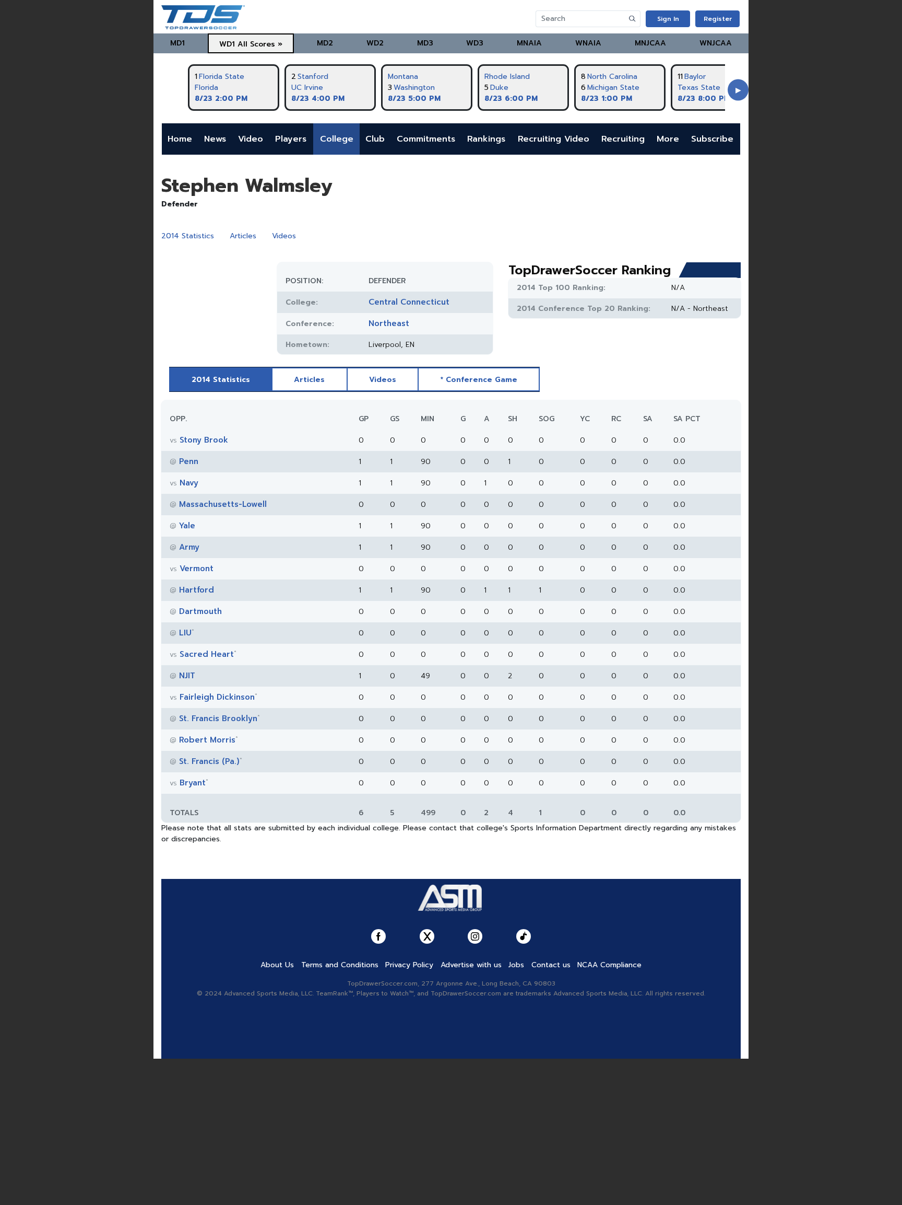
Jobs (516, 964)
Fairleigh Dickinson (217, 697)
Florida (206, 87)
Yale (187, 525)
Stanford (313, 76)
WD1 (227, 44)
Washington (414, 87)
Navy (189, 483)
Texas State (699, 87)
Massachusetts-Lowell (223, 504)
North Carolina (612, 76)
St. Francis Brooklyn (218, 718)
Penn (188, 461)
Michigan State (613, 87)
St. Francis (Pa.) (209, 761)
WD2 (375, 43)
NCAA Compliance (609, 964)
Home (180, 139)
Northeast (389, 323)
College (336, 139)
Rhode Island (507, 76)
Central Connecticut (409, 302)
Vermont (196, 568)
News (215, 139)
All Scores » (260, 44)
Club (375, 139)
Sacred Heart (207, 654)
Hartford (196, 590)
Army (189, 547)
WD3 (474, 43)
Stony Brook (204, 440)
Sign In (668, 19)
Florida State (221, 76)
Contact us (551, 964)
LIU (185, 633)
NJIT (187, 675)
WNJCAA (715, 43)
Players (290, 139)
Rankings (486, 139)
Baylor (695, 76)
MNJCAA (650, 43)
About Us (277, 964)
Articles (243, 235)
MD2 (325, 43)
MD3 (425, 43)
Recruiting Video (553, 139)
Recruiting (623, 139)
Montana (403, 76)
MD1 (177, 43)
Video (250, 139)
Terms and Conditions (339, 964)
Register (718, 19)
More (668, 139)
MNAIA (529, 43)
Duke (499, 87)
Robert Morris (207, 740)
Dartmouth (200, 611)
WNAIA (588, 43)
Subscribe (712, 139)
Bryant (193, 783)
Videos (284, 235)
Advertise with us (471, 964)
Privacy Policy (409, 964)
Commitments (426, 139)
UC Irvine (307, 87)
